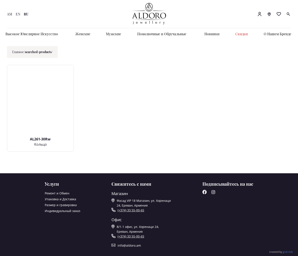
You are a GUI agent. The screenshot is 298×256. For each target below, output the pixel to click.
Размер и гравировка (61, 205)
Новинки (211, 34)
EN (18, 14)
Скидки (241, 34)
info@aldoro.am (129, 245)
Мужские (113, 34)
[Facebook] (204, 193)
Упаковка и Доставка (60, 199)
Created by (281, 252)
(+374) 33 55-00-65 (131, 210)
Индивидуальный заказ (62, 211)
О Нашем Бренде (277, 34)
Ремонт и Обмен (57, 193)
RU (26, 14)
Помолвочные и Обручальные (161, 34)
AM (9, 14)
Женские (82, 34)
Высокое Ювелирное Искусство (31, 34)
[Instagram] (213, 193)
